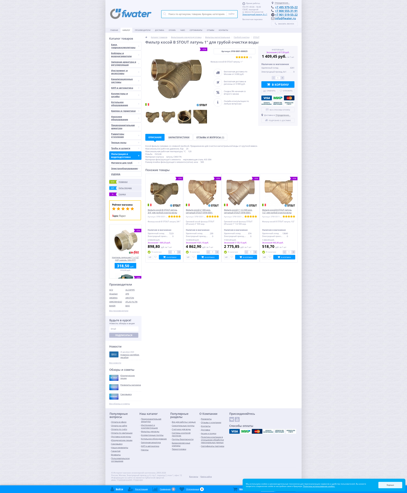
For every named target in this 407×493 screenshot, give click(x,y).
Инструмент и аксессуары (119, 72)
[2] (239, 57)
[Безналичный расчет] (289, 103)
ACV (111, 289)
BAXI (127, 305)
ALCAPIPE (130, 289)
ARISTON (129, 297)
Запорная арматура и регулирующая (123, 63)
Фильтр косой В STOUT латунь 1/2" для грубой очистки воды (277, 211)
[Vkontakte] (231, 419)
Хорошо (390, 485)
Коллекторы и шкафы (119, 95)
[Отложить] (155, 257)
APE (127, 293)
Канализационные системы (122, 80)
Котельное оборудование (119, 104)
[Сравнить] (150, 257)
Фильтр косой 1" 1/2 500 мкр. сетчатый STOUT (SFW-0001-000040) (238, 213)
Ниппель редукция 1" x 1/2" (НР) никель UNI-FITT (125, 258)
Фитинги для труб (121, 162)
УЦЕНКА (115, 174)
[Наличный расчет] (266, 103)
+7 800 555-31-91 (286, 11)
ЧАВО (182, 30)
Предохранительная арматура (123, 127)
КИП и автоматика (122, 87)
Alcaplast (113, 293)
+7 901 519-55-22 (286, 15)
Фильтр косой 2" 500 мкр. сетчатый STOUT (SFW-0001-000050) (199, 213)
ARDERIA (113, 297)
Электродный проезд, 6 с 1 (254, 14)
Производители (142, 30)
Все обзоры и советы (119, 403)
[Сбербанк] (278, 103)
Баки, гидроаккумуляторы (123, 46)
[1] (237, 57)
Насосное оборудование (119, 118)
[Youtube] (237, 419)
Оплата (172, 30)
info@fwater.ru (285, 18)
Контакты (223, 30)
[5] (247, 57)
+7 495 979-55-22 (286, 7)
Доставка (159, 30)
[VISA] (266, 98)
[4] (244, 57)
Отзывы (210, 30)
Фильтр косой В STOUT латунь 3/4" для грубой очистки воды (162, 211)
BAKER (112, 305)
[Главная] (146, 37)
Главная (114, 30)
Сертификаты (196, 30)
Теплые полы (118, 142)
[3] (242, 57)
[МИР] (278, 98)
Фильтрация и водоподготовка (121, 155)
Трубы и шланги (120, 148)
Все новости (115, 363)
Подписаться (123, 335)
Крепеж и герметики (123, 110)
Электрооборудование (124, 168)
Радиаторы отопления (117, 135)
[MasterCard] (289, 98)
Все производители (118, 310)
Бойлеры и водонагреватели (121, 55)
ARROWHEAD (115, 301)
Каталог (126, 30)
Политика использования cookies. (319, 486)
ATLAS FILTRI (131, 301)
